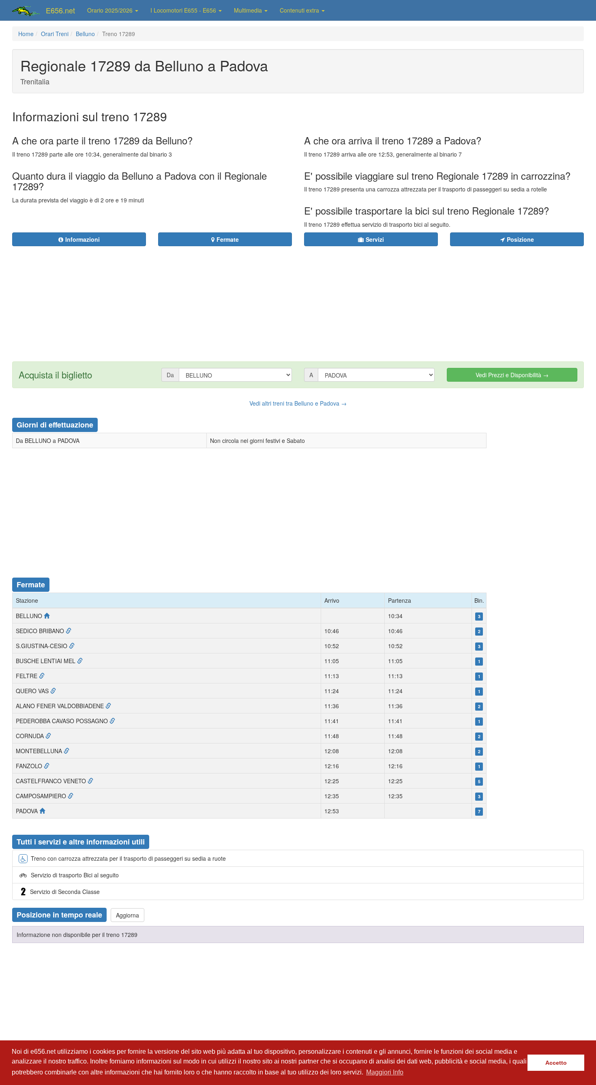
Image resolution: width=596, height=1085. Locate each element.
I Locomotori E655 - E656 (184, 10)
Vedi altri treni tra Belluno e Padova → (298, 403)
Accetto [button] (556, 1062)
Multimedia (249, 10)
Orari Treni (55, 34)
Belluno (85, 34)
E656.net (60, 10)
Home (26, 34)
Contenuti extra (300, 10)
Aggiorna (127, 915)
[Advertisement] (347, 299)
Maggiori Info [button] (384, 1072)
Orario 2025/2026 (110, 10)
